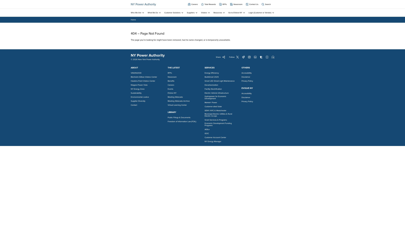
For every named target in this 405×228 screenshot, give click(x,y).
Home (133, 20)
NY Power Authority (143, 4)
